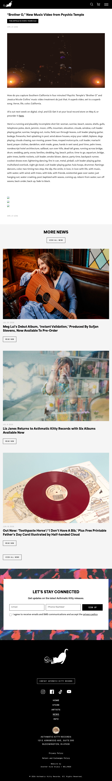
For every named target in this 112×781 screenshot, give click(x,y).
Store (56, 705)
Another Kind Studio (50, 767)
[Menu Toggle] (106, 4)
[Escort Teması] (8, 206)
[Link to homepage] (7, 4)
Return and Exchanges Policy (56, 758)
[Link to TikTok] (60, 692)
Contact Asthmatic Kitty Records (56, 681)
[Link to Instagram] (43, 692)
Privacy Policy (56, 753)
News (56, 714)
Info (56, 719)
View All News (56, 240)
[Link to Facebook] (52, 692)
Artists (55, 710)
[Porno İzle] (8, 198)
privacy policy (90, 615)
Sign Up (92, 607)
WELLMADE (67, 767)
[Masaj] (8, 202)
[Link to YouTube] (69, 692)
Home (56, 700)
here (21, 116)
